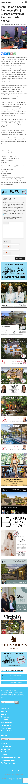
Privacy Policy (6, 725)
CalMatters (5, 752)
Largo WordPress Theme (15, 778)
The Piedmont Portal (8, 763)
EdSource (4, 755)
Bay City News (6, 749)
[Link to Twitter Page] (12, 769)
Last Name (6, 247)
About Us (4, 711)
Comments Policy (7, 215)
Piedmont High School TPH (10, 757)
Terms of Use (6, 728)
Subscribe (4, 720)
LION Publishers (7, 746)
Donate (3, 714)
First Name (6, 241)
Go (17, 702)
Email (5, 253)
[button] (23, 2)
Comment (6, 223)
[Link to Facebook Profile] (9, 769)
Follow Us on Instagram (16, 682)
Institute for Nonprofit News (14, 780)
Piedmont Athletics (8, 760)
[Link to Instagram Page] (16, 769)
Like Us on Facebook (15, 675)
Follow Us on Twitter (15, 678)
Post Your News (6, 723)
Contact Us (5, 717)
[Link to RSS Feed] (19, 769)
